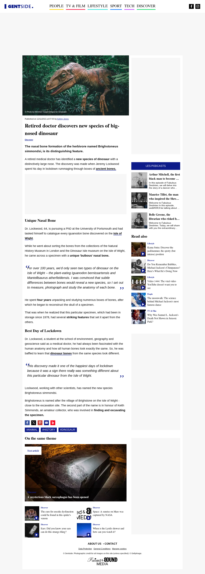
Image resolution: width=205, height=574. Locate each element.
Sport (116, 5)
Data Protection (85, 549)
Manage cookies (119, 549)
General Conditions (102, 549)
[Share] (40, 422)
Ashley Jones (63, 119)
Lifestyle (98, 5)
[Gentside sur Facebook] (191, 6)
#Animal (31, 429)
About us (94, 543)
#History (48, 429)
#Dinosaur (67, 429)
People (56, 5)
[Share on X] (33, 422)
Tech (129, 5)
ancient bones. (106, 168)
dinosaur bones (61, 353)
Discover (146, 5)
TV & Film (75, 5)
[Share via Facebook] (27, 422)
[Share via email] (46, 422)
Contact (111, 543)
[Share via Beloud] (52, 422)
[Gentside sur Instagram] (197, 6)
